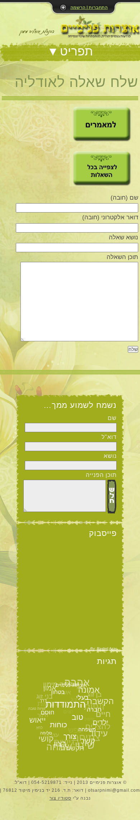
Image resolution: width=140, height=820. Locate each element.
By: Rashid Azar (103, 648)
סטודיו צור (60, 798)
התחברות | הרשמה (89, 7)
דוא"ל (109, 437)
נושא (110, 456)
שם (112, 418)
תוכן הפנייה (101, 475)
